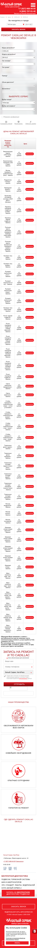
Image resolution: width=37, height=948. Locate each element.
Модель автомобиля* (9, 54)
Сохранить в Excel (6, 123)
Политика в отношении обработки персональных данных (15, 939)
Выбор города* (7, 99)
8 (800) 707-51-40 (28, 11)
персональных (23, 678)
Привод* (4, 75)
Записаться (29, 154)
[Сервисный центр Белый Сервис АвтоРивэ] (18, 672)
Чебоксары (11, 24)
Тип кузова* (5, 67)
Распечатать (19, 123)
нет (31, 24)
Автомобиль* (6, 88)
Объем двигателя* (8, 82)
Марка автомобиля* (8, 48)
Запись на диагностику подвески (18, 893)
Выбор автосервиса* (8, 106)
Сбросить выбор (30, 123)
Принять (17, 943)
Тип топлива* (6, 61)
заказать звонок (18, 29)
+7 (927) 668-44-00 (27, 8)
